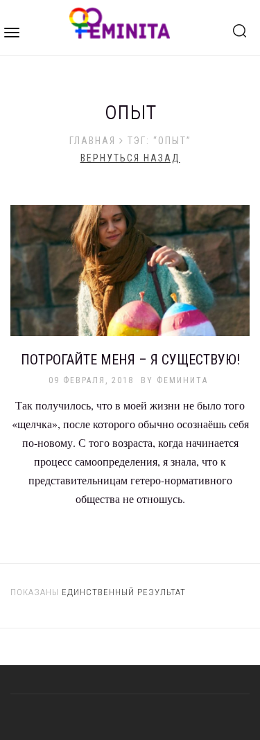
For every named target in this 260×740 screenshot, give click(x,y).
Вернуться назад (130, 158)
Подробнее (130, 278)
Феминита (182, 380)
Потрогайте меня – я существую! (130, 359)
